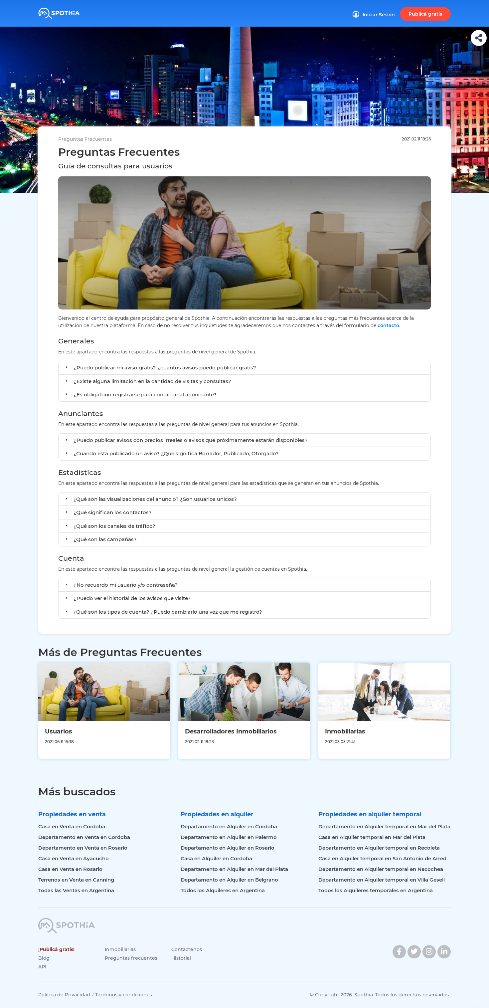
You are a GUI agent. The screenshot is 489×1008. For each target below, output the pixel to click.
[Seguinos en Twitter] (414, 951)
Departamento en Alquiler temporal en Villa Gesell (381, 880)
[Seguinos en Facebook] (399, 951)
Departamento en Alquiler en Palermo (229, 837)
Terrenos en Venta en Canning (76, 880)
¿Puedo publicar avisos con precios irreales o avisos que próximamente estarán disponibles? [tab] (191, 440)
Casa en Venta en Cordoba (71, 826)
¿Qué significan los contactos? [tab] (113, 512)
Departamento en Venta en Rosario (82, 848)
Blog (44, 958)
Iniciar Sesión (379, 15)
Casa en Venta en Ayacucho (73, 858)
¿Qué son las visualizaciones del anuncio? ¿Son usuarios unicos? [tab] (155, 499)
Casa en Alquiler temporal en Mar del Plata (371, 837)
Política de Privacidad (64, 995)
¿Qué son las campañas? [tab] (105, 539)
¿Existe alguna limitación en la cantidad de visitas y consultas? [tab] (152, 381)
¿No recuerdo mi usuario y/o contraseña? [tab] (126, 585)
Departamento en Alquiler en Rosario (227, 848)
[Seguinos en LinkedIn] (444, 951)
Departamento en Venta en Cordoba (84, 837)
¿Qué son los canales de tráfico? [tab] (114, 526)
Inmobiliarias (120, 949)
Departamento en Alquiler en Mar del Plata (234, 869)
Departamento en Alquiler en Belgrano (229, 880)
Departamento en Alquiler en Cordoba (229, 826)
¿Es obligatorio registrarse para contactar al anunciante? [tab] (145, 394)
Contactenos (186, 949)
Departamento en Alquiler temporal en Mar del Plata (384, 826)
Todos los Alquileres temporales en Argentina (375, 890)
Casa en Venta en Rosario (70, 869)
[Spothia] (69, 11)
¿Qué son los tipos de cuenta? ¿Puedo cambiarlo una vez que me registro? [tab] (168, 612)
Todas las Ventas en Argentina (76, 890)
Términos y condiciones (123, 995)
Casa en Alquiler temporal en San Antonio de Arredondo (389, 858)
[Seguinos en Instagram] (429, 951)
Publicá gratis (425, 14)
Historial (181, 958)
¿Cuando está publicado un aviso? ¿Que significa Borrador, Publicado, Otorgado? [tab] (176, 453)
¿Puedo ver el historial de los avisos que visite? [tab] (132, 598)
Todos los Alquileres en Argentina (223, 890)
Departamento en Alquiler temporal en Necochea (380, 869)
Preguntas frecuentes (131, 958)
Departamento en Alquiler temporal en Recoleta (379, 848)
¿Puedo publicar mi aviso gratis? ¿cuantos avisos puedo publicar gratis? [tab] (165, 367)
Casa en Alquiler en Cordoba (216, 858)
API (42, 967)
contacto (388, 325)
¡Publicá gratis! (56, 949)
